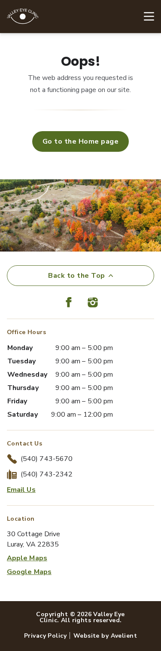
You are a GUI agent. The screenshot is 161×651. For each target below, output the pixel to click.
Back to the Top (76, 275)
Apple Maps (27, 558)
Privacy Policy (45, 636)
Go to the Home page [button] (80, 141)
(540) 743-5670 (47, 459)
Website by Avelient (105, 636)
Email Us (21, 489)
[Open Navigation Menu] (144, 16)
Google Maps (29, 572)
